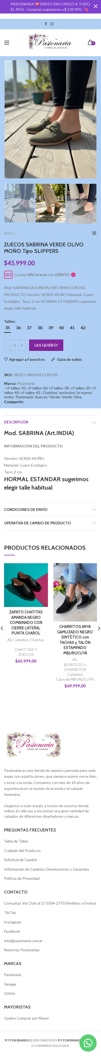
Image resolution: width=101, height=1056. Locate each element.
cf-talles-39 (80, 388)
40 (61, 327)
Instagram (51, 24)
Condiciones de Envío (25, 509)
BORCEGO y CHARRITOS (75, 667)
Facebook (45, 24)
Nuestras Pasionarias (22, 950)
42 (83, 327)
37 (29, 327)
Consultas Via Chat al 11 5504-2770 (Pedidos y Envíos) (50, 903)
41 (72, 327)
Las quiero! (46, 345)
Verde (55, 397)
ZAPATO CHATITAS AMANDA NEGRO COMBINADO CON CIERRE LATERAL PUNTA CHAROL (26, 623)
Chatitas (50, 392)
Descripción (16, 422)
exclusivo (67, 392)
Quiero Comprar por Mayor (26, 1018)
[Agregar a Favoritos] (40, 570)
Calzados (20, 639)
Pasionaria (24, 397)
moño (8, 397)
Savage (10, 984)
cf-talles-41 (30, 392)
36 (18, 327)
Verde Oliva (72, 397)
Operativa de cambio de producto (37, 523)
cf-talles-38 (59, 388)
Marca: (10, 383)
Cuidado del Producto (22, 850)
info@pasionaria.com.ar (23, 940)
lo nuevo (84, 392)
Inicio (8, 233)
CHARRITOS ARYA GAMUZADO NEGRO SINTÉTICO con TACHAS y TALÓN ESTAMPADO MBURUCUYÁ (75, 640)
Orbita (9, 993)
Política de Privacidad (22, 878)
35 (7, 327)
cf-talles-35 (16, 388)
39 (50, 327)
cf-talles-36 (37, 388)
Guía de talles (69, 360)
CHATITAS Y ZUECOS (26, 652)
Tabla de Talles (16, 841)
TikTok (56, 24)
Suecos (41, 397)
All (9, 639)
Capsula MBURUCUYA (75, 679)
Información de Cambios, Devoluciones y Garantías (46, 869)
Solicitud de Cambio (20, 859)
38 (39, 327)
